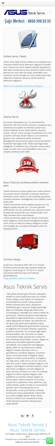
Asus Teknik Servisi (26, 424)
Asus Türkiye (42, 439)
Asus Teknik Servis (27, 430)
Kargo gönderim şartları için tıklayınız (19, 278)
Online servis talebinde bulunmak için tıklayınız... (23, 86)
